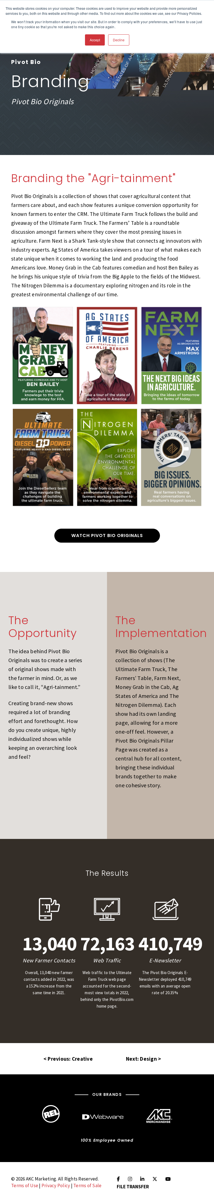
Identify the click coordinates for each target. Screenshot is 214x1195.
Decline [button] (119, 39)
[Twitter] (154, 1179)
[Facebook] (118, 1179)
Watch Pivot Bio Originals (107, 535)
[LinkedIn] (142, 1179)
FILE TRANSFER (133, 1187)
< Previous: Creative (68, 1058)
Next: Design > (143, 1058)
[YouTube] (168, 1179)
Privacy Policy (56, 1185)
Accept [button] (95, 39)
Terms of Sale (87, 1185)
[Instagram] (130, 1179)
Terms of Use (24, 1185)
